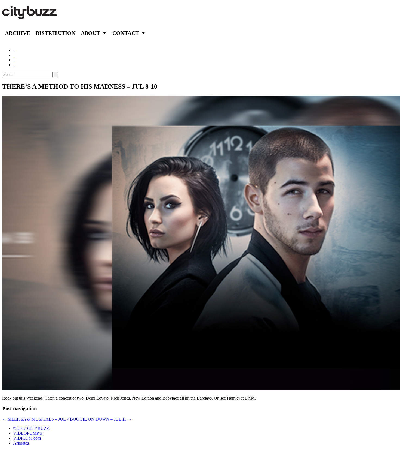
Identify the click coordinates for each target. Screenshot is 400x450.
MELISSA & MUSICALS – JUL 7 (35, 419)
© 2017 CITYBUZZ (31, 428)
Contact (125, 33)
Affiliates (21, 443)
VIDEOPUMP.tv (28, 433)
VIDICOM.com (27, 438)
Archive (17, 33)
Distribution (55, 33)
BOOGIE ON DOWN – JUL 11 (101, 419)
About (90, 33)
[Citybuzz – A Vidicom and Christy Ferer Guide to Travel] (30, 16)
